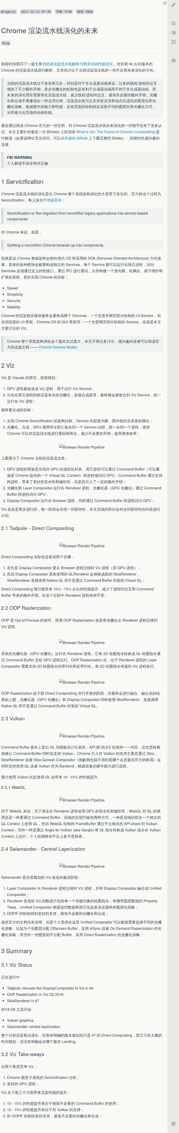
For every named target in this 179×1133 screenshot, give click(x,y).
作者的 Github (76, 138)
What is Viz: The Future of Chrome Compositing (115, 131)
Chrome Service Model (58, 347)
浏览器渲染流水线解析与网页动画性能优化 (77, 63)
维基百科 (54, 200)
